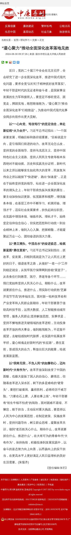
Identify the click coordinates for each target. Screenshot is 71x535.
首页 (16, 40)
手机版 (51, 484)
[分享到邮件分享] (14, 62)
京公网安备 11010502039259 (16, 519)
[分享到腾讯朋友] (6, 62)
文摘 (34, 40)
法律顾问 (15, 480)
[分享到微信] (2, 62)
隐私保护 (64, 480)
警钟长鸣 (46, 26)
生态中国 (10, 31)
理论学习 (25, 40)
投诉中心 (31, 484)
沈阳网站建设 (34, 529)
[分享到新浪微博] (10, 62)
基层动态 (28, 31)
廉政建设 (28, 26)
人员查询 (25, 480)
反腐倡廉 (10, 26)
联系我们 (41, 484)
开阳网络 (49, 529)
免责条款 (54, 480)
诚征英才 (44, 480)
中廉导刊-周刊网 (8, 489)
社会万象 (46, 31)
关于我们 (5, 480)
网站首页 (4, 3)
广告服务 (34, 480)
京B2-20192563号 (52, 509)
